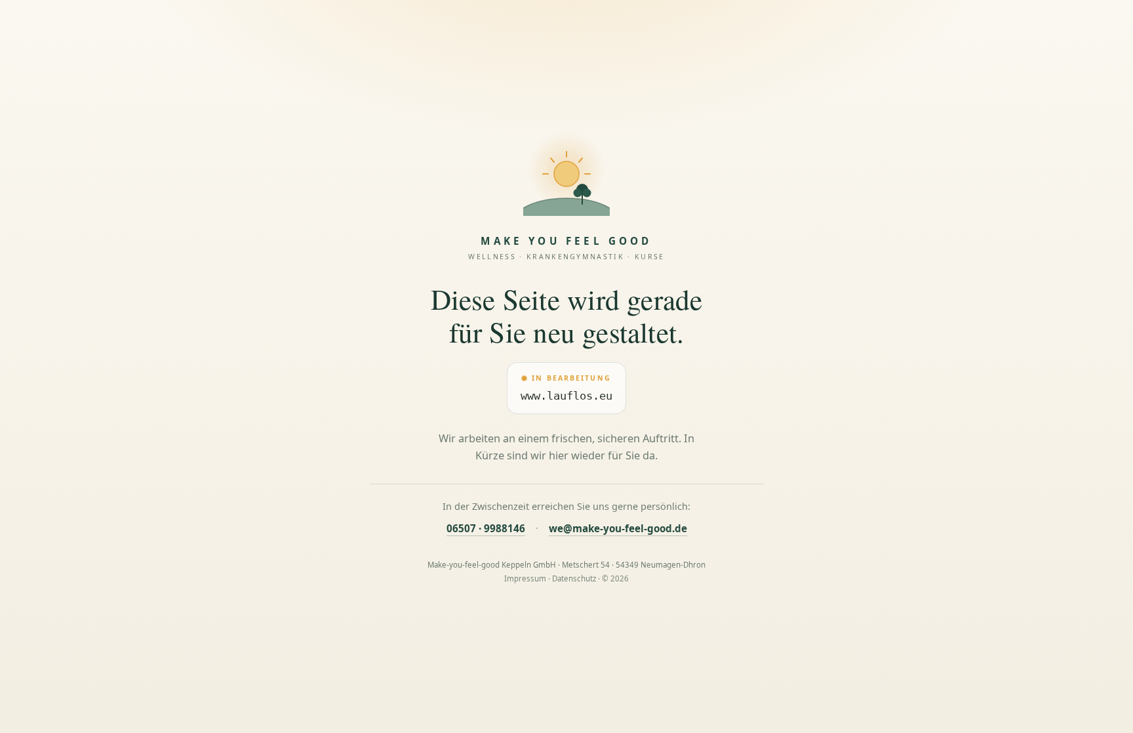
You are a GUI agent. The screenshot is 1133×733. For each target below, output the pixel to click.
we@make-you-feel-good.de (618, 528)
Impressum (525, 578)
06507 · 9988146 (486, 528)
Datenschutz (574, 578)
